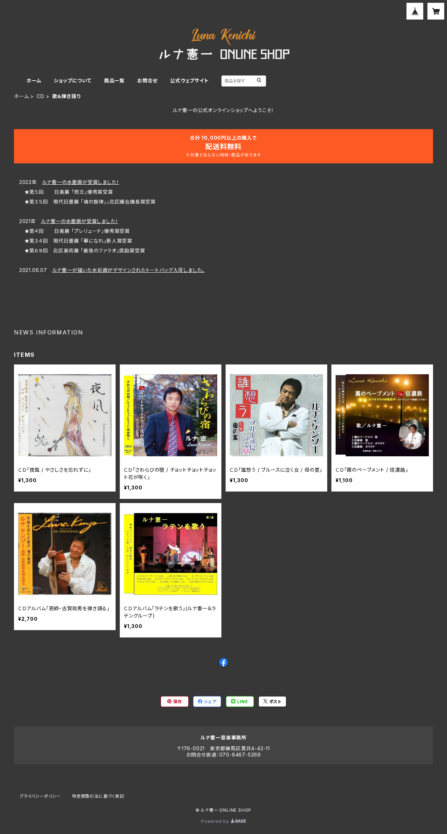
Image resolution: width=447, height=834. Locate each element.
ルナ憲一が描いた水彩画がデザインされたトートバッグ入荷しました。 (128, 270)
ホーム (34, 80)
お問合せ (147, 80)
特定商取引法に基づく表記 (98, 796)
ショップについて (72, 80)
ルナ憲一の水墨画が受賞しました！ (80, 182)
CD (40, 96)
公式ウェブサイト (189, 80)
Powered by (215, 821)
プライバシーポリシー (40, 796)
